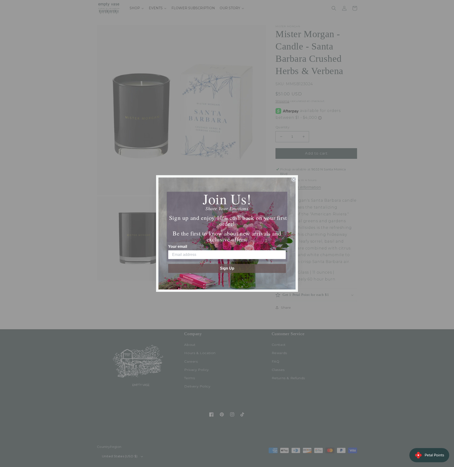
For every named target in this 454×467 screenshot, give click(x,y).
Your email (177, 247)
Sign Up (227, 268)
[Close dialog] (293, 179)
